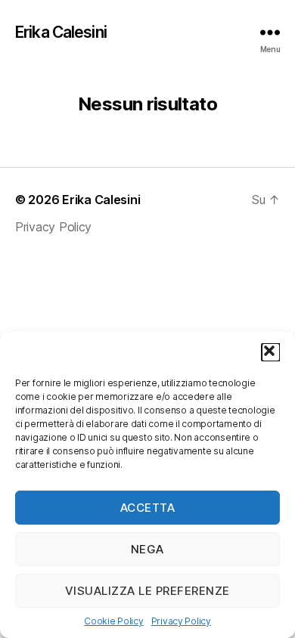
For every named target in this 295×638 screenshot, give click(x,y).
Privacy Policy (181, 621)
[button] (271, 352)
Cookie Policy (114, 621)
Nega (147, 549)
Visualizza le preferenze (147, 591)
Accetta (147, 507)
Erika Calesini (61, 32)
